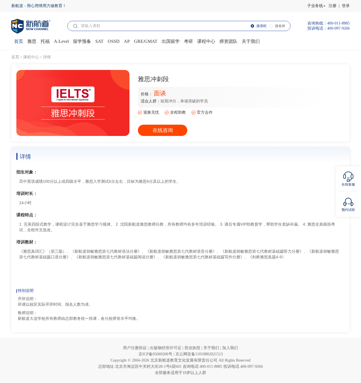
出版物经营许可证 (166, 348)
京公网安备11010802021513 (199, 354)
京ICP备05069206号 (155, 354)
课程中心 (31, 57)
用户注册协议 (135, 348)
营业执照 (192, 348)
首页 (15, 57)
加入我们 (230, 348)
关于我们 (211, 348)
